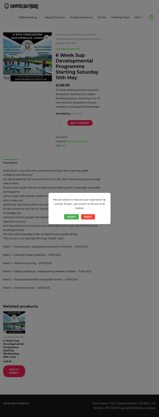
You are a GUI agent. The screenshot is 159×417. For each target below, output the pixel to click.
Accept (71, 216)
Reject (88, 216)
